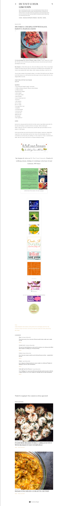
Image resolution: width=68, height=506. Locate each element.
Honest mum (22, 345)
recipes (40, 17)
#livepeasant (20, 326)
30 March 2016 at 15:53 (30, 345)
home (20, 17)
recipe (34, 328)
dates (33, 326)
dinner (35, 326)
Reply (20, 342)
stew (16, 330)
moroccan (17, 328)
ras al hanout (24, 328)
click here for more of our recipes (34, 191)
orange (20, 328)
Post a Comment (21, 447)
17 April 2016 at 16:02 (36, 369)
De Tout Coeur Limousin (28, 5)
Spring (49, 328)
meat (48, 326)
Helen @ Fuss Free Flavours (25, 369)
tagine (18, 330)
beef (24, 326)
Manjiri (20, 361)
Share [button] (16, 324)
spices (47, 328)
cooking (30, 326)
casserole (26, 326)
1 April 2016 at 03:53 (26, 361)
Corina (20, 353)
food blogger (39, 326)
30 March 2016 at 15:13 (26, 337)
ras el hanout (30, 328)
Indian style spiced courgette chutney (32, 491)
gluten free (45, 326)
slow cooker (43, 328)
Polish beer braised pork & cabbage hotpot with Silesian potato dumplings (33, 444)
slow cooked (38, 328)
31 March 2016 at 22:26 (26, 353)
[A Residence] (34, 291)
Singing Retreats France (30, 17)
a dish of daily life (34, 278)
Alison (20, 337)
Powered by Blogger (35, 501)
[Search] (52, 3)
